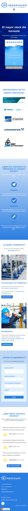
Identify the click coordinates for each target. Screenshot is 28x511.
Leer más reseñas (15, 465)
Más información (7, 296)
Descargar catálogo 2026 (14, 67)
